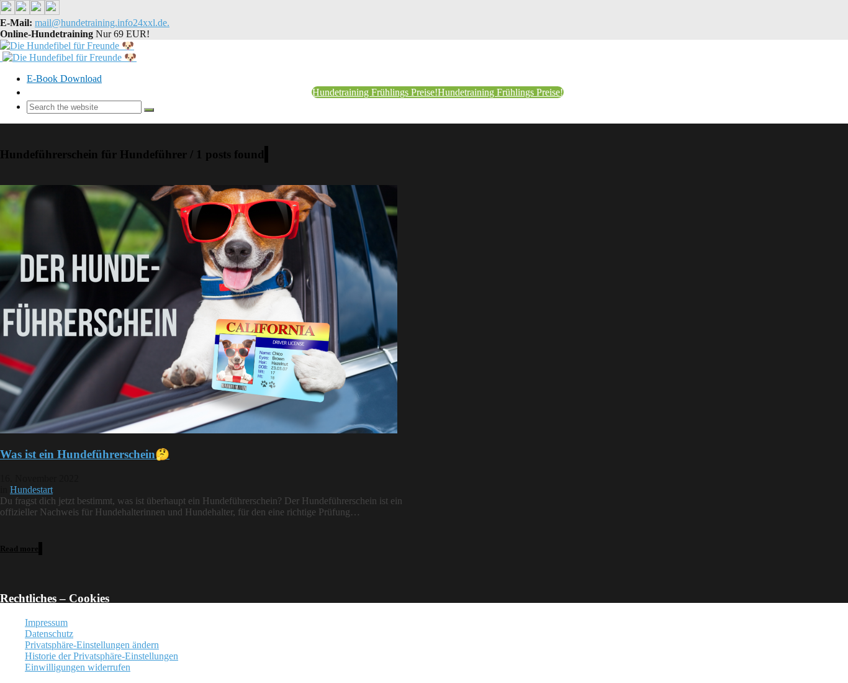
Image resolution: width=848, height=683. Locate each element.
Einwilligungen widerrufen (77, 667)
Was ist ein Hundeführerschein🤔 (84, 454)
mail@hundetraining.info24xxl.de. (102, 22)
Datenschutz (49, 633)
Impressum (46, 622)
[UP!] (282, 586)
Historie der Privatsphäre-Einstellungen (101, 656)
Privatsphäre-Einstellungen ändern (92, 645)
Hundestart (31, 489)
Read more (19, 548)
